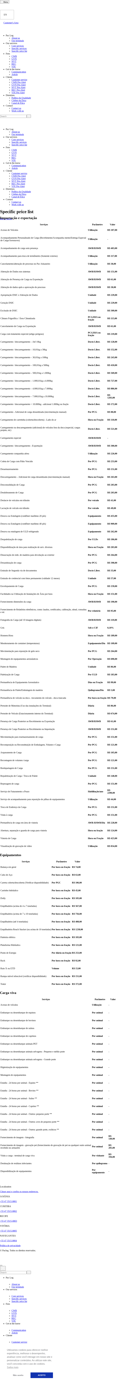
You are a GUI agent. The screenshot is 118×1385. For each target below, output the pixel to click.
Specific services (19, 48)
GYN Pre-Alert (19, 85)
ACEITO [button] (41, 1375)
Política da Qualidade (21, 98)
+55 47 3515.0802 (8, 1211)
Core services (18, 46)
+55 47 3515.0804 (8, 1240)
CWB (14, 56)
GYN (14, 59)
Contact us (16, 108)
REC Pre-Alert (18, 90)
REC (14, 64)
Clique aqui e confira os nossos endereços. (19, 1191)
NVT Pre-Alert (18, 87)
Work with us (18, 111)
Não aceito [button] (18, 1375)
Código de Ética (19, 100)
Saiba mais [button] (12, 1367)
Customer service (19, 79)
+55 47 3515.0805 (8, 1231)
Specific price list (19, 51)
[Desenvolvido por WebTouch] (59, 1257)
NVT (14, 61)
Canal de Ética (18, 103)
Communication (19, 72)
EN (5, 14)
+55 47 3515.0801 (8, 1201)
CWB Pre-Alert (19, 82)
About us (16, 38)
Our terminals (18, 40)
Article (15, 74)
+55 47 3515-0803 (8, 1221)
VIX (14, 66)
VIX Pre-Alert (18, 92)
